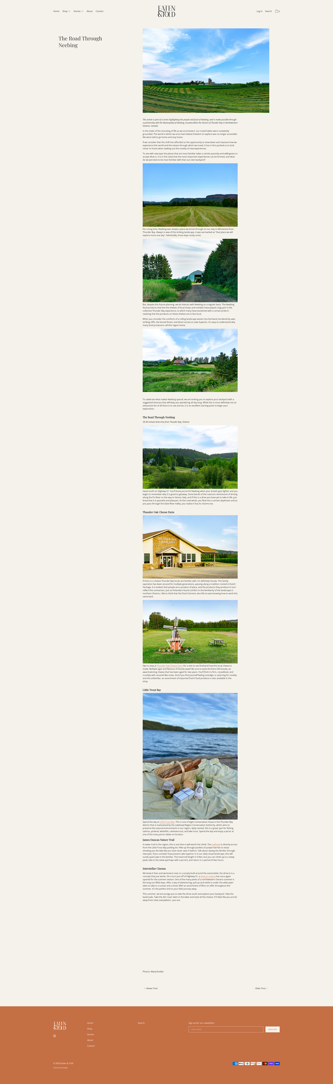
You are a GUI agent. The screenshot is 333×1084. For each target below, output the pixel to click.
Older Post (260, 988)
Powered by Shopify (60, 1068)
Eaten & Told (67, 1063)
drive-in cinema (208, 876)
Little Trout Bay (167, 821)
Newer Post (152, 988)
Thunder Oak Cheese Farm (170, 665)
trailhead (216, 844)
